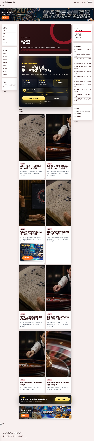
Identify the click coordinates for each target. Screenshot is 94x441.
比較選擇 (5, 71)
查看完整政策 (77, 116)
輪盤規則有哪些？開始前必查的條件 (82, 59)
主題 (78, 2)
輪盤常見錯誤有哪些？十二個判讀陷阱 (82, 85)
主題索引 (4, 436)
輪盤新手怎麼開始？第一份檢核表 (82, 81)
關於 (85, 2)
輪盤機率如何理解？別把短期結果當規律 (82, 67)
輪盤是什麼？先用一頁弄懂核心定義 (82, 50)
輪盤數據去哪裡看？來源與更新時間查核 (82, 90)
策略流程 (5, 62)
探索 (74, 2)
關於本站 (15, 436)
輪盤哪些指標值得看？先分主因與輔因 (82, 95)
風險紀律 (5, 65)
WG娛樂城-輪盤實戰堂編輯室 (9, 85)
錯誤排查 (5, 68)
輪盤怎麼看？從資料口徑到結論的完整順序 (82, 55)
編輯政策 (5, 42)
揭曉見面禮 (57, 98)
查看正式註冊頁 (33, 98)
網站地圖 (21, 436)
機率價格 (5, 59)
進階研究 (5, 74)
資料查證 (5, 56)
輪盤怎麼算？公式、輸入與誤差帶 (82, 63)
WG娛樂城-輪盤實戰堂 (8, 2)
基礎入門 (5, 53)
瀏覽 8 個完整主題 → (26, 50)
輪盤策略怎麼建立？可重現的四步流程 (82, 77)
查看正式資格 (62, 399)
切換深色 (90, 2)
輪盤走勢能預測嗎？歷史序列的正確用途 (82, 99)
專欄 (81, 2)
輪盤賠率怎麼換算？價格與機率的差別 (82, 72)
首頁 (4, 31)
